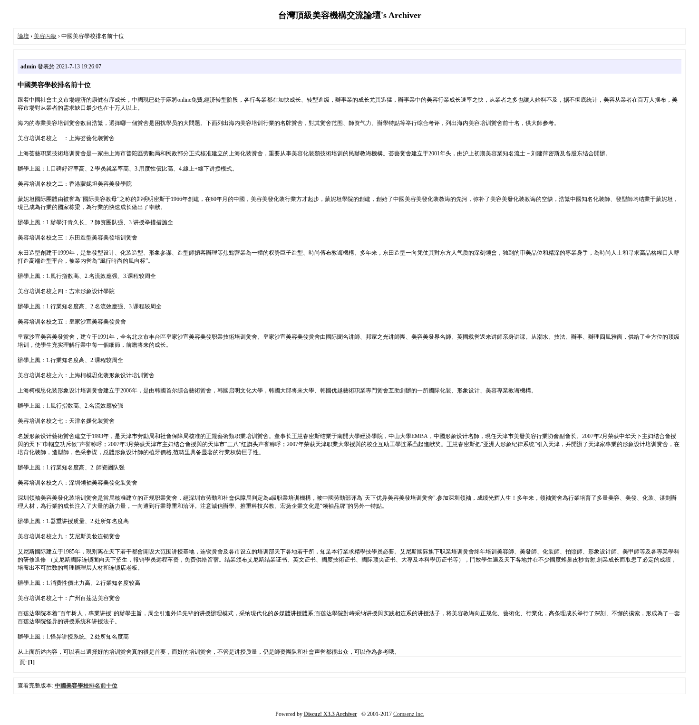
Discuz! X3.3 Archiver (330, 714)
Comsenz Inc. (408, 714)
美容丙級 (45, 36)
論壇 (23, 36)
